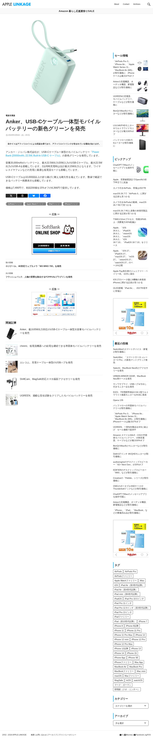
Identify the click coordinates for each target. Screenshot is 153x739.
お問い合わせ (41, 735)
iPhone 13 (136, 648)
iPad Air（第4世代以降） (125, 589)
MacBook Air (120, 667)
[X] (11, 196)
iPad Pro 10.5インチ (134, 599)
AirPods (118, 571)
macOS (117, 676)
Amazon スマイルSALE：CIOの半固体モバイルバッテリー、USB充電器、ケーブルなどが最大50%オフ (130, 438)
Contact (126, 4)
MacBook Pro (135, 667)
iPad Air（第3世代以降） (132, 585)
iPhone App (119, 657)
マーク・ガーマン (122, 685)
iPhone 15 (132, 653)
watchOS (138, 680)
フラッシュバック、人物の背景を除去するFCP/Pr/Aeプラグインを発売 (39, 275)
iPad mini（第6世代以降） (126, 594)
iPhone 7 (143, 621)
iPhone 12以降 (121, 648)
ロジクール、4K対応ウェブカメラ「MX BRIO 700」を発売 (33, 264)
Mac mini (141, 671)
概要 (33, 735)
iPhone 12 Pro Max (123, 644)
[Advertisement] (131, 33)
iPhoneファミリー (72, 204)
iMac (142, 580)
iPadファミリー (55, 204)
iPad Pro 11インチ (123, 603)
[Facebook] (45, 196)
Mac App (139, 662)
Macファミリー (132, 676)
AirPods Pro (130, 571)
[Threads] (22, 196)
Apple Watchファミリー (36, 204)
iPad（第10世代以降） (125, 621)
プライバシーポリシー (67, 735)
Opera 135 (118, 400)
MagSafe (118, 680)
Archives (136, 4)
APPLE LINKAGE (19, 735)
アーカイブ (52, 735)
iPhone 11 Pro (133, 630)
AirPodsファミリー (15, 204)
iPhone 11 (119, 630)
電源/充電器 (10, 115)
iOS (116, 585)
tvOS (128, 680)
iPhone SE (133, 657)
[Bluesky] (33, 196)
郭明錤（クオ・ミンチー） (127, 689)
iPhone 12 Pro (138, 639)
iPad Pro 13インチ (123, 612)
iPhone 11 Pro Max (123, 635)
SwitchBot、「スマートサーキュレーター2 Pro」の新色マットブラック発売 (130, 360)
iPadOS (118, 599)
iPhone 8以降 (132, 626)
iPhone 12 (140, 635)
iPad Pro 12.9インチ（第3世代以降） (131, 608)
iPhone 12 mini (121, 639)
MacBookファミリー (124, 671)
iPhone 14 (119, 653)
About (116, 4)
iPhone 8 (118, 626)
